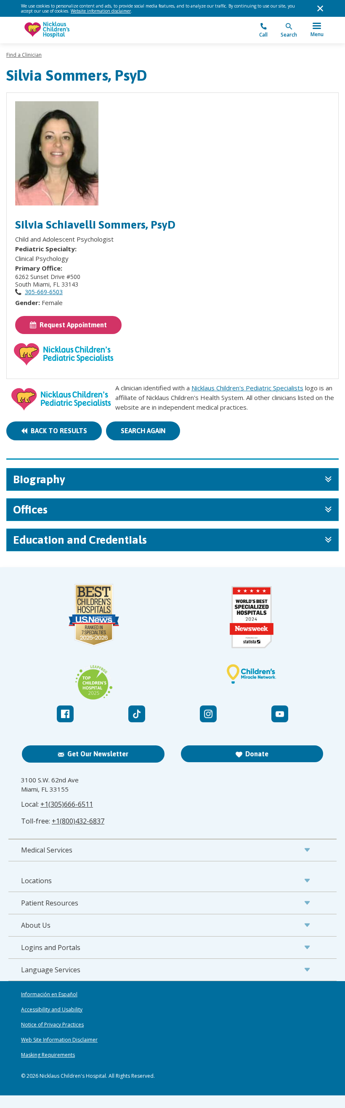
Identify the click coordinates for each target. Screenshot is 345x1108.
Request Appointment (71, 325)
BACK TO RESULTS (57, 430)
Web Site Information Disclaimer (59, 1040)
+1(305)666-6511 (66, 804)
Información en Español (49, 994)
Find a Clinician (24, 54)
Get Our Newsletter (97, 754)
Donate (256, 754)
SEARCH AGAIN (143, 430)
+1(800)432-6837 (78, 821)
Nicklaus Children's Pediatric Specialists (247, 388)
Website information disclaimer (101, 11)
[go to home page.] (96, 30)
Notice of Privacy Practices (52, 1024)
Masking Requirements (48, 1055)
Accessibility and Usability (51, 1009)
